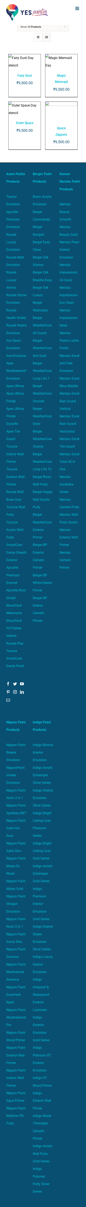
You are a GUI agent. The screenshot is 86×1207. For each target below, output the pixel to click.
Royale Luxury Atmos (11, 280)
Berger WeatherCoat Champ (42, 439)
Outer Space (24, 123)
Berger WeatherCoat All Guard (42, 325)
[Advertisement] (43, 70)
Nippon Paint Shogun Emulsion (15, 903)
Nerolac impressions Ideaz (68, 317)
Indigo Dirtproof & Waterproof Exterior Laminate (41, 994)
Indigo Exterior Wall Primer (42, 1100)
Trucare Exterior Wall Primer (15, 476)
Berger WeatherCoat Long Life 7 (42, 370)
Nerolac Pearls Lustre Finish (69, 340)
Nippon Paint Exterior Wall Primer (15, 1055)
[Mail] (8, 700)
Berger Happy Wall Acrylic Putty (43, 499)
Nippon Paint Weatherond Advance (15, 972)
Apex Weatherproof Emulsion (16, 370)
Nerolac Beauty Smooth (65, 211)
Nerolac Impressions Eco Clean (68, 295)
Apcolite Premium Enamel (13, 575)
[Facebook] (8, 684)
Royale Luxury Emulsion (13, 242)
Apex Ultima (15, 386)
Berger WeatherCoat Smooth (42, 393)
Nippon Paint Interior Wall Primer (15, 1078)
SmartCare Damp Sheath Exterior (16, 552)
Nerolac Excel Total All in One (69, 461)
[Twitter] (15, 684)
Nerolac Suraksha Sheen (66, 484)
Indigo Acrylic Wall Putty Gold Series (43, 1153)
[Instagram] (15, 692)
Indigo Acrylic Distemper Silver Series (43, 775)
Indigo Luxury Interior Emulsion (43, 964)
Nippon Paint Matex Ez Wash (15, 866)
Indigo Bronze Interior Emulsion (43, 752)
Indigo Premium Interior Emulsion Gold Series (41, 904)
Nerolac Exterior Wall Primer (68, 537)
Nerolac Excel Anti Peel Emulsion (69, 363)
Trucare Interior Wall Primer (15, 454)
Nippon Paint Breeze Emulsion (15, 752)
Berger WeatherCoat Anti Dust (42, 348)
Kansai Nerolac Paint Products (69, 181)
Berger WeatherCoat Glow (42, 416)
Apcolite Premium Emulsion (13, 219)
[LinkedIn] (22, 692)
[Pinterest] (8, 692)
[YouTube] (22, 684)
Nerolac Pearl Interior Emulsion (69, 249)
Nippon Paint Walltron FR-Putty (15, 1115)
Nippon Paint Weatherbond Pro (16, 1017)
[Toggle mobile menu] (77, 8)
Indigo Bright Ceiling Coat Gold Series (42, 851)
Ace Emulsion (16, 356)
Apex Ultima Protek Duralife (15, 416)
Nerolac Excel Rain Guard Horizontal (69, 423)
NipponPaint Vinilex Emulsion (15, 775)
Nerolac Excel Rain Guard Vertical (69, 401)
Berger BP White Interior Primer (42, 582)
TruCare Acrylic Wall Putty (14, 530)
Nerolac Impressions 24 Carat (68, 272)
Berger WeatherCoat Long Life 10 (42, 461)
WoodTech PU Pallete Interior (14, 628)
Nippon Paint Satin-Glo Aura (15, 828)
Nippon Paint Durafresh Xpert (15, 994)
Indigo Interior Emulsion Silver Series (43, 798)
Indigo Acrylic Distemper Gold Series (43, 873)
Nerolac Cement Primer (65, 560)
